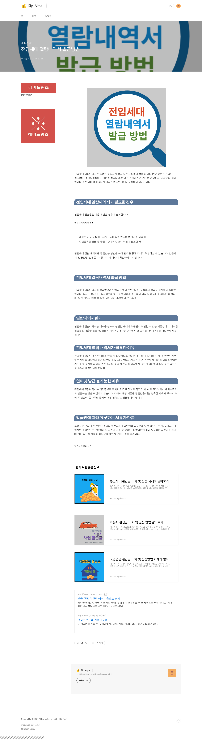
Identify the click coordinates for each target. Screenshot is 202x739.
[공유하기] (85, 643)
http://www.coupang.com (89, 594)
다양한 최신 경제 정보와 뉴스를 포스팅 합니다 (94, 674)
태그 (34, 16)
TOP (178, 720)
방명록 (48, 16)
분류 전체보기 (26, 95)
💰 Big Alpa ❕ (35, 5)
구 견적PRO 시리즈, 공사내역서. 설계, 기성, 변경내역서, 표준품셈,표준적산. (117, 623)
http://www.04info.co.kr (89, 615)
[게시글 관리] (89, 643)
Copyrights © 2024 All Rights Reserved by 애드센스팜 (44, 719)
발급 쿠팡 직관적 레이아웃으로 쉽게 (98, 598)
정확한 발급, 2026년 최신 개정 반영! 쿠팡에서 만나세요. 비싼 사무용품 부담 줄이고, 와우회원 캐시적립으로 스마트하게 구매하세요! (125, 604)
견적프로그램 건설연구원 (92, 619)
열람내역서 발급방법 (84, 222)
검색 (171, 6)
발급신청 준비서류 (83, 446)
